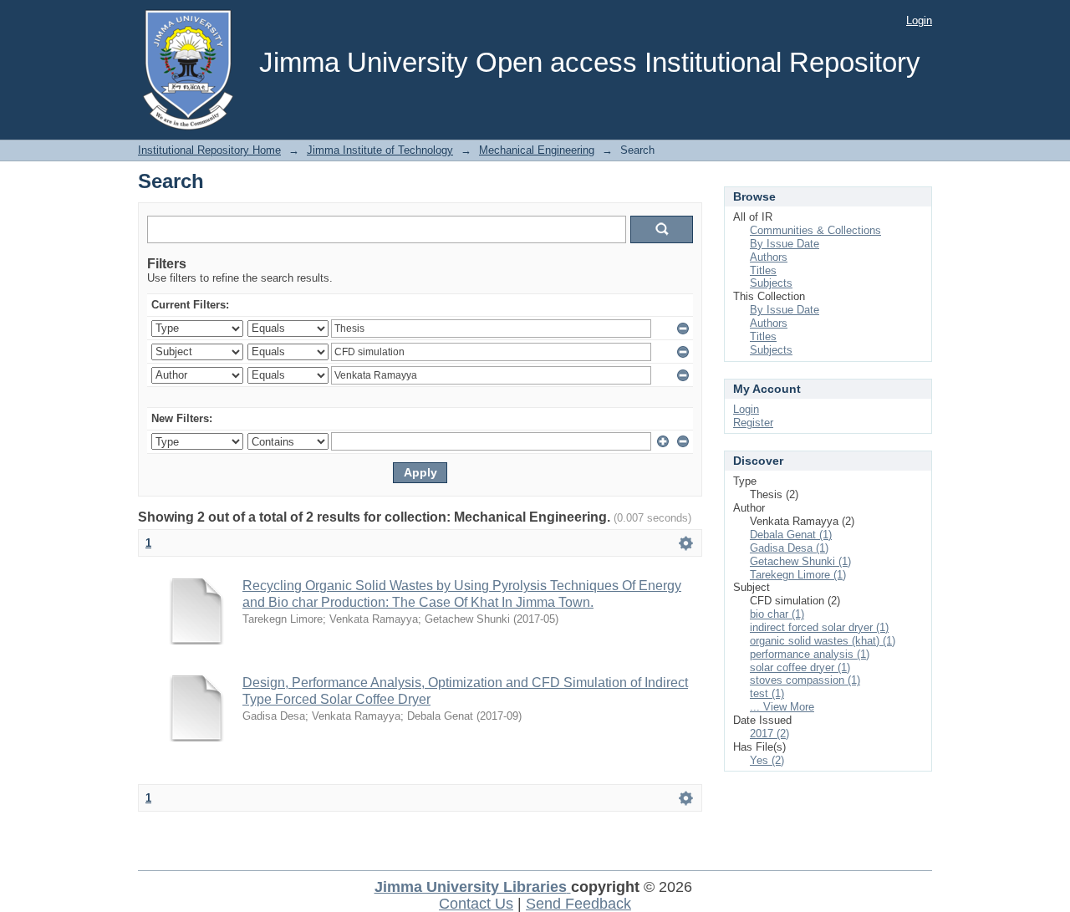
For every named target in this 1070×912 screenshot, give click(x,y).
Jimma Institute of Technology (380, 150)
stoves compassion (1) (805, 680)
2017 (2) (769, 733)
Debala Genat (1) (791, 534)
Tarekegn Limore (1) (798, 574)
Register (753, 422)
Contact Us (476, 903)
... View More (782, 707)
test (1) (767, 693)
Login (919, 20)
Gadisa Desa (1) (789, 548)
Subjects (771, 283)
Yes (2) (767, 760)
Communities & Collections (815, 230)
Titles (763, 270)
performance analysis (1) (809, 654)
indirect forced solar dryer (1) (819, 627)
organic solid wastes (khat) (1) (822, 640)
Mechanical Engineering (536, 150)
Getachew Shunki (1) (800, 561)
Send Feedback (578, 903)
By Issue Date (784, 243)
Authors (768, 257)
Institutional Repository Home (209, 150)
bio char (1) (777, 614)
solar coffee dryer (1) (800, 667)
